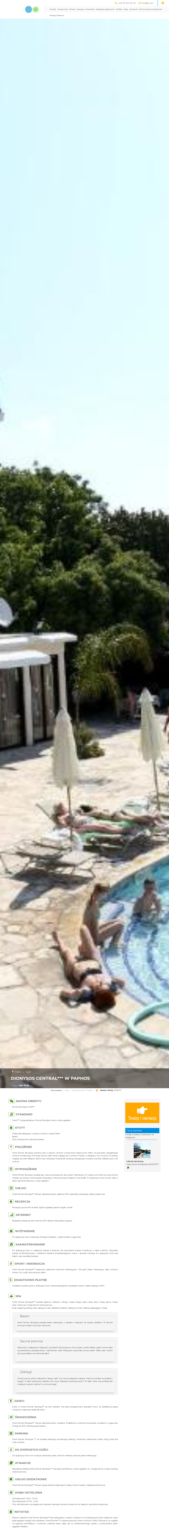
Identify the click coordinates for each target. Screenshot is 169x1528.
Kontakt (53, 9)
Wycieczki (133, 9)
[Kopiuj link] (128, 1167)
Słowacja (80, 9)
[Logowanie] (163, 3)
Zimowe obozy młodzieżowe (150, 9)
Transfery (119, 9)
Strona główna (56, 1090)
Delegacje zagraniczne (105, 9)
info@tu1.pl (147, 3)
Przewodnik (89, 9)
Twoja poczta (62, 9)
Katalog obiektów (57, 15)
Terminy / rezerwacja (142, 1118)
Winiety (72, 9)
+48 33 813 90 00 (127, 3)
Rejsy (126, 9)
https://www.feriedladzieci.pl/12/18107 (143, 1164)
